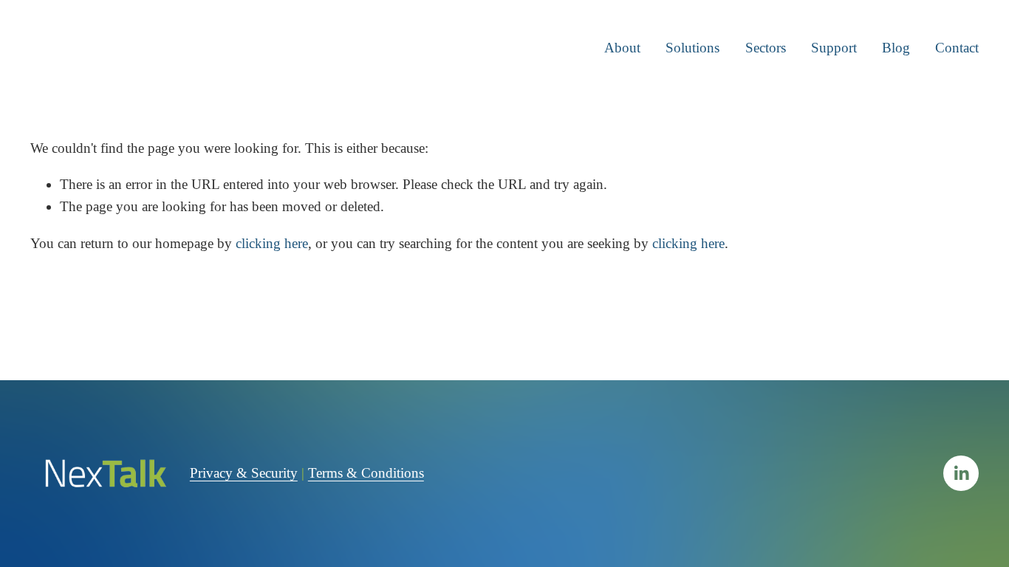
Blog (896, 47)
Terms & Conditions (366, 473)
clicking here (272, 243)
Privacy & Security (244, 473)
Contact (957, 47)
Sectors (765, 47)
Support (834, 47)
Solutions (692, 47)
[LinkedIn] (961, 473)
